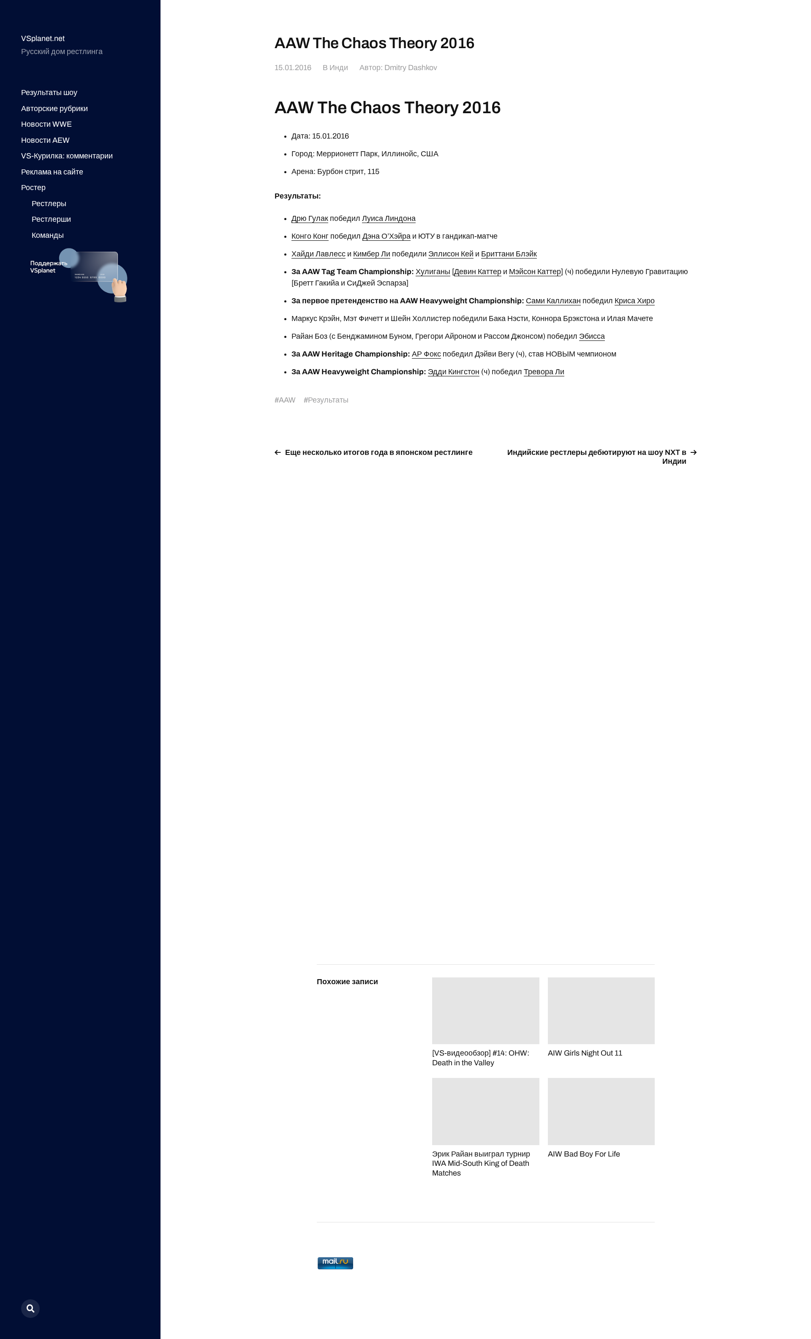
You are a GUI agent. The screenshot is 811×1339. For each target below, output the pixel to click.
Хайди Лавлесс (318, 254)
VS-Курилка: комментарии (67, 156)
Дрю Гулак (309, 218)
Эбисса (592, 336)
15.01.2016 (293, 67)
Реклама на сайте (52, 172)
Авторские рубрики (54, 108)
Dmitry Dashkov (410, 67)
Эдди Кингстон (453, 371)
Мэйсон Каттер (535, 271)
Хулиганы (433, 271)
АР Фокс (426, 354)
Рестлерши (51, 219)
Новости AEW (45, 140)
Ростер (33, 187)
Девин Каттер (477, 271)
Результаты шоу (49, 92)
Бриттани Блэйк (509, 254)
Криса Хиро (635, 301)
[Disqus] (486, 580)
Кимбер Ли (371, 254)
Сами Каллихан (553, 301)
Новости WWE (46, 124)
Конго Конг (310, 236)
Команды (48, 235)
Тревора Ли (544, 371)
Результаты (328, 400)
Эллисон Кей (451, 254)
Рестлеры (49, 203)
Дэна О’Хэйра (386, 236)
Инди (338, 67)
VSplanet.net (43, 38)
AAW (287, 400)
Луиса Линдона (389, 218)
